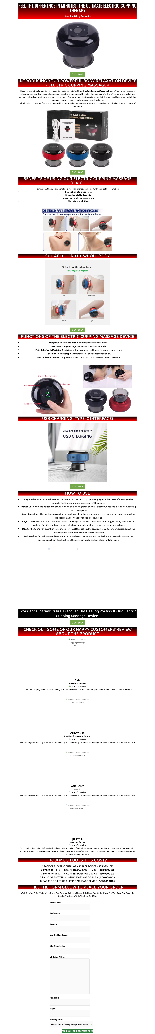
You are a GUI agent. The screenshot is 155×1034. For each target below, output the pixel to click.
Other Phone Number (57, 946)
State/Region (54, 997)
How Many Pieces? (56, 1019)
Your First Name (55, 902)
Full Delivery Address (57, 957)
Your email (53, 924)
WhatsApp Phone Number (59, 935)
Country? (53, 1008)
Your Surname (55, 913)
